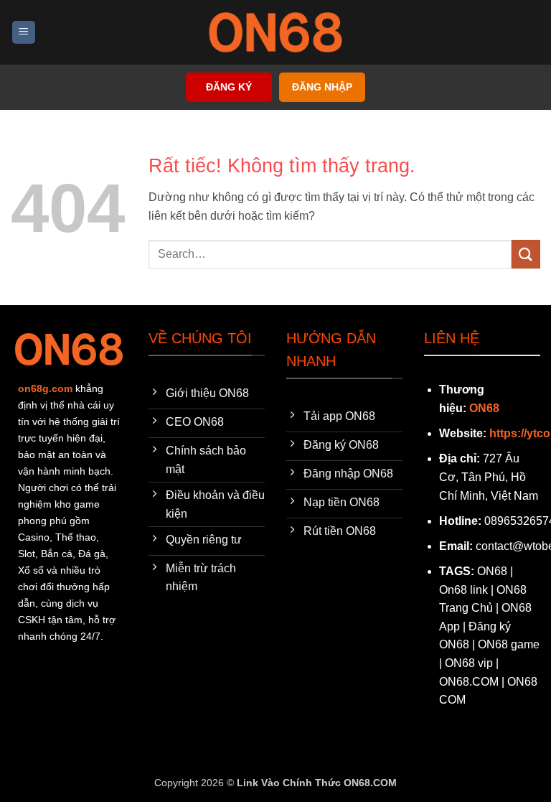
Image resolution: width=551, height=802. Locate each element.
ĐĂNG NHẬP (322, 87)
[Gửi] (526, 254)
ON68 (484, 408)
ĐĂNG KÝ (229, 87)
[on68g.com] (275, 32)
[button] (23, 33)
